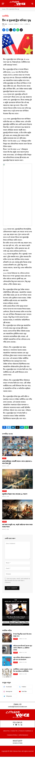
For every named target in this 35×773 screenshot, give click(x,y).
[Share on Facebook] (3, 29)
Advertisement (23, 735)
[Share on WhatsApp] (17, 29)
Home (3, 9)
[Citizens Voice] (17, 3)
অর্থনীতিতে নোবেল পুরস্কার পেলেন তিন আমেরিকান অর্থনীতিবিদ (22, 670)
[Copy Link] (21, 29)
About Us (6, 731)
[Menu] (3, 4)
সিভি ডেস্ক (4, 24)
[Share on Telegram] (14, 29)
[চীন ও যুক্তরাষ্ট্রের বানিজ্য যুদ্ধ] (17, 44)
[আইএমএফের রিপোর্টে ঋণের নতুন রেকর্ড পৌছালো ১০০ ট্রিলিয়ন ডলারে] (7, 649)
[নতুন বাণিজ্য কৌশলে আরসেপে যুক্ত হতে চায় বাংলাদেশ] (7, 661)
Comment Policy (12, 735)
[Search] (32, 4)
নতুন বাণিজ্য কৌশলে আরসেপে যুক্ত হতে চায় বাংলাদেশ (22, 658)
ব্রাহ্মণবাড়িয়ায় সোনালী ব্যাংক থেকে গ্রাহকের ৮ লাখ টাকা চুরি (17, 462)
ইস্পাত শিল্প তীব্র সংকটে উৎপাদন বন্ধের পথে (22, 635)
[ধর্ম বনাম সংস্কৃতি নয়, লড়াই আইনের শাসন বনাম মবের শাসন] (17, 509)
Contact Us (14, 731)
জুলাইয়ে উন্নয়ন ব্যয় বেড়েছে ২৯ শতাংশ (14, 494)
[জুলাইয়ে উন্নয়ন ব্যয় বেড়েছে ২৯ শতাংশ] (17, 479)
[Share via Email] (10, 29)
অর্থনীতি (5, 16)
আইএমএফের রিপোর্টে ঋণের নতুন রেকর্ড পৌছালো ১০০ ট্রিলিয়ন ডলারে (22, 648)
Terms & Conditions (25, 731)
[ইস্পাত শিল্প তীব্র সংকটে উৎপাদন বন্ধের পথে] (7, 637)
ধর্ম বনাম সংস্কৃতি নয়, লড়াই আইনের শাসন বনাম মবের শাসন (17, 525)
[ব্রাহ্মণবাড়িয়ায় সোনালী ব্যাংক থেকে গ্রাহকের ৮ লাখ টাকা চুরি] (17, 446)
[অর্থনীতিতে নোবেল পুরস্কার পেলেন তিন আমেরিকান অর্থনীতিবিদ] (7, 673)
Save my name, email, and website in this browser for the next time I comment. (17, 580)
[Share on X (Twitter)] (7, 29)
